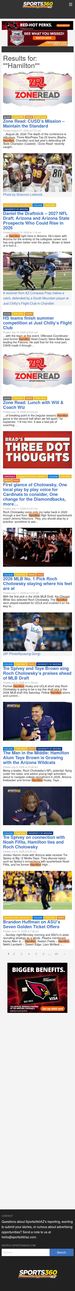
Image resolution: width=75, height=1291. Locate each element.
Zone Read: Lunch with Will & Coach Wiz (33, 404)
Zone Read (40, 117)
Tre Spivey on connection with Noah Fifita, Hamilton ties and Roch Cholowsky (34, 842)
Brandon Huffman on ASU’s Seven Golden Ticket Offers (31, 924)
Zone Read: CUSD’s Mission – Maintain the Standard (34, 123)
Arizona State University (17, 205)
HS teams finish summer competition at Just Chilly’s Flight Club (37, 323)
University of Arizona (16, 209)
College (38, 205)
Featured (18, 117)
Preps (29, 117)
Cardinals (9, 476)
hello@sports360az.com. (19, 1237)
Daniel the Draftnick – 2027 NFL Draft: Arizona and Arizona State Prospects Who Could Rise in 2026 (36, 220)
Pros (16, 480)
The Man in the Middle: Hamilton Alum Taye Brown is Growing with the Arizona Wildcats (36, 757)
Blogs (7, 117)
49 (56, 954)
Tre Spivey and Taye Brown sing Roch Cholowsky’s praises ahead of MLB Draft (37, 673)
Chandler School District (32, 476)
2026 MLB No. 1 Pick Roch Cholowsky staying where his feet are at (37, 583)
